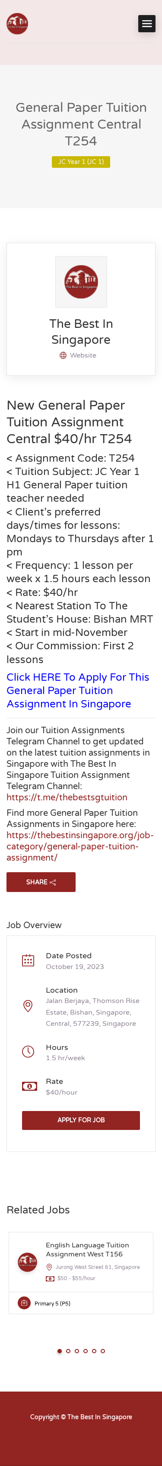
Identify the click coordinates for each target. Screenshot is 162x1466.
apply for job (81, 1120)
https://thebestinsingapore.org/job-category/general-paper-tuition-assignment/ (80, 846)
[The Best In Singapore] (17, 23)
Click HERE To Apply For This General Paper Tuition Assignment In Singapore (77, 690)
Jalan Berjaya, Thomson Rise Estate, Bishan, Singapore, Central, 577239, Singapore (93, 1012)
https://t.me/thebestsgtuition (66, 798)
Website (83, 355)
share (37, 882)
